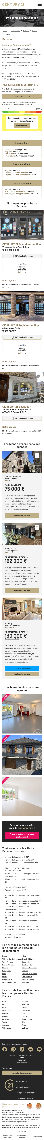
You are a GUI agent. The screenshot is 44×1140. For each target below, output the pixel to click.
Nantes (24, 1007)
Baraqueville (6, 971)
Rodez (4, 956)
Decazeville (26, 962)
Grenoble (5, 1025)
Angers (24, 1025)
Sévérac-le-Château (29, 974)
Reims (24, 1016)
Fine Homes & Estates (24, 1098)
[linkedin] (30, 1049)
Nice (4, 1007)
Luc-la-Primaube (8, 965)
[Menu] (40, 4)
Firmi (4, 974)
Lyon (4, 1004)
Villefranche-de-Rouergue (12, 959)
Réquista (25, 983)
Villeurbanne (7, 1028)
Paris (4, 1001)
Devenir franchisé (22, 1087)
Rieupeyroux (7, 980)
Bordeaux (5, 1013)
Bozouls (25, 971)
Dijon (24, 1022)
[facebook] (4, 1049)
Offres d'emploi (21, 1081)
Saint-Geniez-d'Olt (9, 983)
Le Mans (25, 1028)
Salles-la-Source (28, 980)
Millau (24, 956)
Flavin (4, 977)
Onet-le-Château (28, 959)
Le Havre (5, 1019)
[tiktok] (22, 1049)
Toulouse (25, 1004)
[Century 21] (13, 4)
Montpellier (26, 1010)
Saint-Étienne (27, 1019)
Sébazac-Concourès (29, 968)
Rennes (5, 1016)
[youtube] (39, 1049)
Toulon (4, 1022)
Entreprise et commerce (25, 1093)
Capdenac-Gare (27, 965)
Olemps (5, 968)
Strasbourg (6, 1010)
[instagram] (13, 1049)
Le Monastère (27, 977)
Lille (23, 1013)
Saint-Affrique (7, 962)
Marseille (25, 1001)
